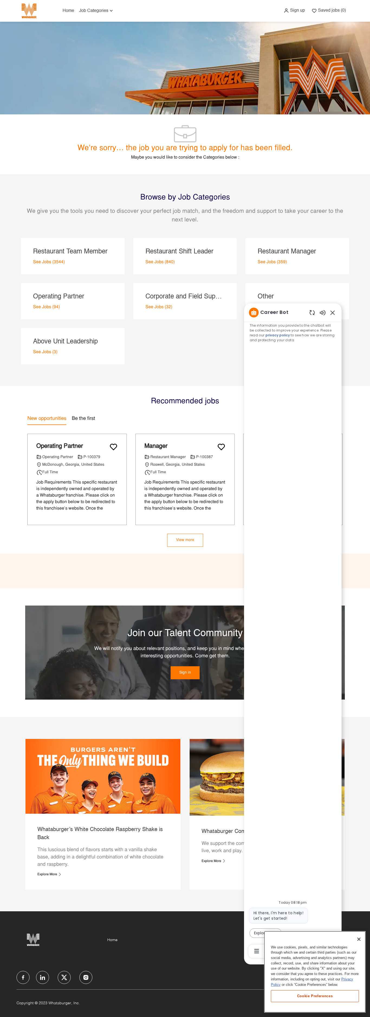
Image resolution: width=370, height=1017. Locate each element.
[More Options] (256, 951)
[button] (294, 10)
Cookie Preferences (315, 996)
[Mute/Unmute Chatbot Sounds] (323, 312)
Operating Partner (59, 446)
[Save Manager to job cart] (221, 447)
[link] (185, 672)
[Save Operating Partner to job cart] (113, 447)
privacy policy (277, 335)
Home (68, 11)
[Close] (359, 939)
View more (185, 540)
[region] (293, 631)
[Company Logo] (29, 11)
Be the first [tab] (83, 418)
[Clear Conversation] (312, 312)
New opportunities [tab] (46, 418)
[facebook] (23, 977)
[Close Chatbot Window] (332, 312)
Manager (155, 446)
